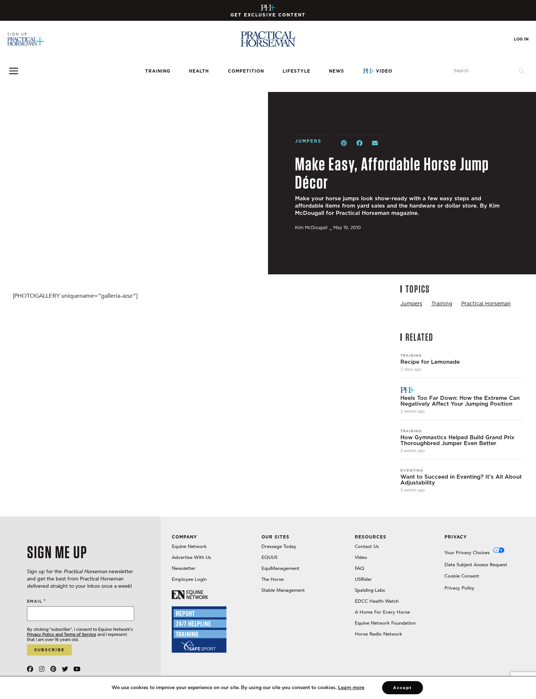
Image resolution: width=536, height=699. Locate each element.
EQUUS (269, 557)
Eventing (411, 470)
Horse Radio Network (378, 634)
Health (199, 71)
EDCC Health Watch (377, 601)
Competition (246, 71)
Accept (402, 687)
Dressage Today (278, 546)
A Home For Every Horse (382, 612)
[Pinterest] (53, 669)
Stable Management (283, 590)
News (336, 71)
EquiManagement (280, 568)
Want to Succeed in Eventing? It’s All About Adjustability (461, 480)
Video (384, 71)
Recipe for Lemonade (430, 362)
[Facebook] (30, 669)
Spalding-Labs (370, 590)
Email (36, 601)
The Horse (272, 579)
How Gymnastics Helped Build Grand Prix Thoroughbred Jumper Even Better (457, 440)
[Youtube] (77, 669)
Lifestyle (296, 71)
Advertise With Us (191, 557)
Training (157, 71)
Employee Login (189, 579)
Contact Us (367, 546)
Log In (521, 39)
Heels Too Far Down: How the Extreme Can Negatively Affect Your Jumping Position (460, 401)
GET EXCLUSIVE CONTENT (268, 15)
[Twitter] (65, 669)
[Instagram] (42, 669)
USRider (363, 579)
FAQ (359, 568)
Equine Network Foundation (385, 623)
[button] (344, 143)
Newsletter (183, 568)
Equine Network (189, 546)
